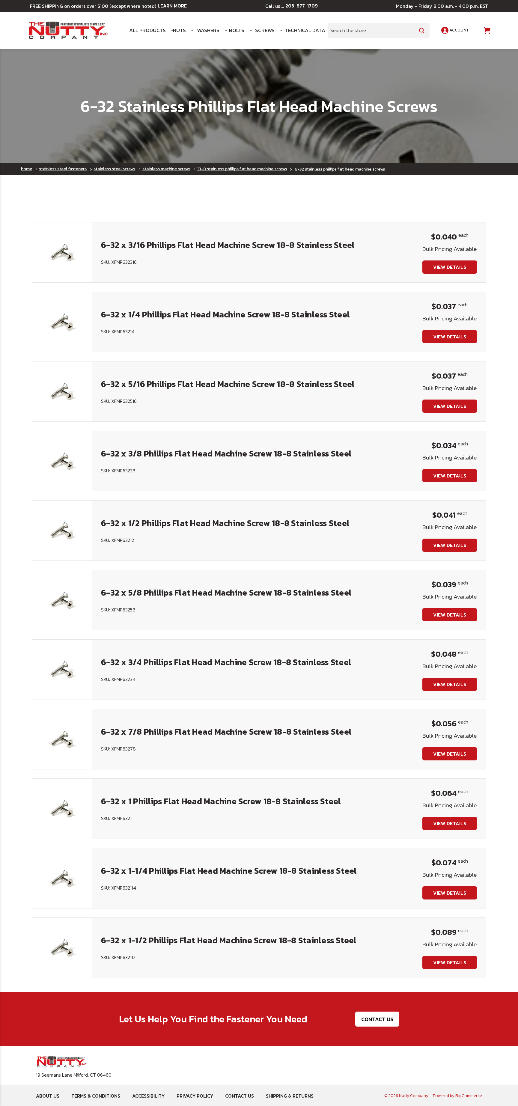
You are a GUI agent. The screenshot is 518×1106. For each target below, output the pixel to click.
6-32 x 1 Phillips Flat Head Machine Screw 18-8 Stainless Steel (221, 801)
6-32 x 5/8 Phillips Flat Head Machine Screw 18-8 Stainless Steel (226, 592)
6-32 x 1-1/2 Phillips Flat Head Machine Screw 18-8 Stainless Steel (229, 940)
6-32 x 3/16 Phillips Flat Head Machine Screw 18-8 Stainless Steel (228, 245)
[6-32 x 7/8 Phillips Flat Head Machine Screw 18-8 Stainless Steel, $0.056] (62, 739)
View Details (449, 267)
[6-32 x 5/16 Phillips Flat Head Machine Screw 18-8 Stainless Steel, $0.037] (62, 391)
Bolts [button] (236, 30)
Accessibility (148, 1095)
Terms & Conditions (95, 1095)
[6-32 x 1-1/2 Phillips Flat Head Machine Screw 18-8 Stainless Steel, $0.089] (62, 948)
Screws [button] (265, 30)
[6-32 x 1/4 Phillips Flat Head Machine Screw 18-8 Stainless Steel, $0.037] (62, 322)
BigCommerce (468, 1096)
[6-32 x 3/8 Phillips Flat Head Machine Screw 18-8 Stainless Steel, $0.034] (62, 461)
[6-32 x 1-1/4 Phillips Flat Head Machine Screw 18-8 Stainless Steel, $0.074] (62, 878)
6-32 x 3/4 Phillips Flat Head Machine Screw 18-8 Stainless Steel (226, 662)
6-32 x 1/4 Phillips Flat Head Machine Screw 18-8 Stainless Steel (225, 314)
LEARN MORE (172, 5)
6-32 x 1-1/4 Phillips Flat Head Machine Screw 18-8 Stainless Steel (229, 870)
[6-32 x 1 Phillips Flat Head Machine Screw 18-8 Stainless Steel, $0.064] (62, 809)
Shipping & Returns (290, 1095)
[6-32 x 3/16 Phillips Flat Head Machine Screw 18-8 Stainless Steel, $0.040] (62, 252)
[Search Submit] (422, 30)
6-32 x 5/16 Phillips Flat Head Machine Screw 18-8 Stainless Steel (228, 384)
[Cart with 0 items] (486, 30)
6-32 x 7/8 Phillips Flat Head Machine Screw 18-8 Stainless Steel (226, 731)
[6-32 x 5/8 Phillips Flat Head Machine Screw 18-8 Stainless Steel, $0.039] (62, 600)
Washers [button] (208, 30)
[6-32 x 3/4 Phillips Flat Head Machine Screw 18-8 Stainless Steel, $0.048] (62, 670)
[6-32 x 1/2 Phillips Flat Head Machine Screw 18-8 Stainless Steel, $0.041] (62, 530)
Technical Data (302, 30)
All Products (147, 30)
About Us (47, 1095)
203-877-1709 (301, 5)
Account (458, 30)
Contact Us (377, 1019)
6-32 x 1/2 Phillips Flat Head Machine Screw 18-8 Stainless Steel (225, 523)
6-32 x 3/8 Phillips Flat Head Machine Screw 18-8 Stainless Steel (226, 453)
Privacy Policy (195, 1095)
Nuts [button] (179, 30)
